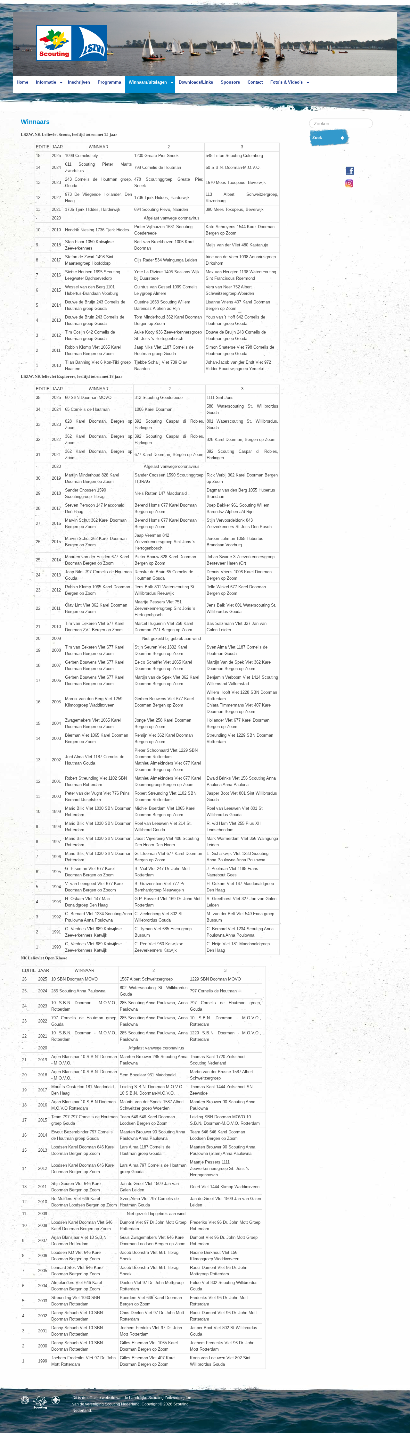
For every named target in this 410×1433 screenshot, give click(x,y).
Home (22, 82)
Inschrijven (79, 82)
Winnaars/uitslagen (148, 82)
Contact (255, 82)
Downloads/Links (196, 82)
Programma (109, 82)
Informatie (46, 82)
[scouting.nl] (41, 1402)
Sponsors (230, 82)
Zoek (317, 137)
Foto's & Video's (286, 82)
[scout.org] (57, 1400)
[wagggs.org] (26, 1400)
